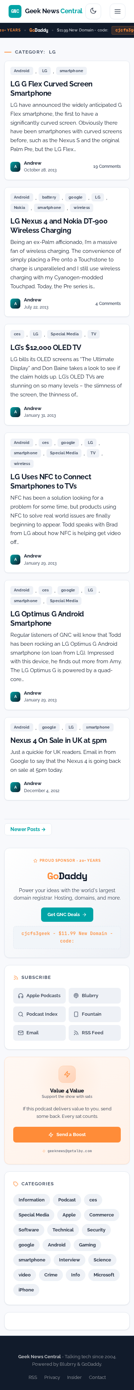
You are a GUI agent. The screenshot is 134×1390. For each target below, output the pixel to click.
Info (75, 1275)
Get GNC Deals (64, 914)
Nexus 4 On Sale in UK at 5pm (58, 740)
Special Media (65, 334)
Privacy (52, 1377)
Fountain (91, 1014)
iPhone (26, 1289)
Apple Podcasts (43, 995)
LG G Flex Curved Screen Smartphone (51, 89)
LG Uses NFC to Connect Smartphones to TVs (50, 481)
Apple (69, 1215)
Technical (63, 1229)
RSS (33, 1377)
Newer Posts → (28, 829)
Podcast (67, 1199)
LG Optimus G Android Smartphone (47, 619)
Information (32, 1199)
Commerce (101, 1215)
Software (29, 1229)
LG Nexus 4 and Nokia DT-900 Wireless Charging (58, 226)
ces (17, 334)
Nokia (19, 207)
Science (102, 1259)
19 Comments (107, 167)
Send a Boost (71, 1134)
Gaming (87, 1245)
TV (93, 334)
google (76, 197)
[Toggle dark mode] (93, 11)
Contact (97, 1377)
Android (22, 71)
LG (44, 71)
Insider (74, 1377)
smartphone (71, 71)
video (25, 1275)
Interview (69, 1259)
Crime (51, 1275)
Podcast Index (42, 1014)
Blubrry (90, 995)
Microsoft (104, 1275)
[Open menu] (117, 11)
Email (32, 1032)
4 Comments (108, 305)
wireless (82, 207)
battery (49, 197)
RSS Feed (92, 1032)
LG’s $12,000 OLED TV (45, 347)
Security (96, 1229)
